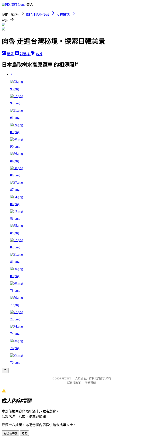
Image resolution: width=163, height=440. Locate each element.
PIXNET (66, 378)
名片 (39, 54)
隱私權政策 (74, 382)
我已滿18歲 (10, 433)
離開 (24, 433)
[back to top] (5, 370)
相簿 (10, 54)
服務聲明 (90, 382)
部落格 (25, 54)
